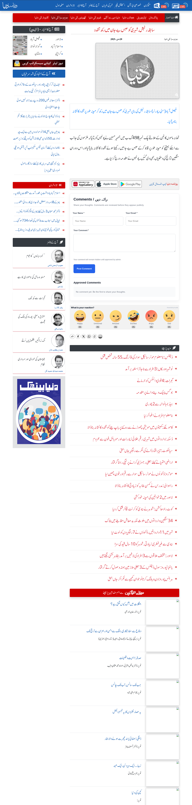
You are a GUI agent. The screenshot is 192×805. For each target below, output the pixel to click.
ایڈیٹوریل (141, 17)
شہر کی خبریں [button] (107, 5)
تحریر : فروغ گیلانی (134, 773)
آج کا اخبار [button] (82, 5)
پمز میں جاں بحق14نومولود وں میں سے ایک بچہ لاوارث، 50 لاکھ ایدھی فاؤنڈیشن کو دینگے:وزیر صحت (36, 135)
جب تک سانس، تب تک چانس (126, 685)
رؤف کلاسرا (58, 307)
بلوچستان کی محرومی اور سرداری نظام (31, 361)
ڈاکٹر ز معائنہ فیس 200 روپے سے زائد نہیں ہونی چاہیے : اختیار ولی (38, 103)
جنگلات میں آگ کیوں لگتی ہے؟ (126, 604)
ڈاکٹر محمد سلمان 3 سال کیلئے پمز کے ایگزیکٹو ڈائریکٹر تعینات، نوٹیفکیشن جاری (39, 212)
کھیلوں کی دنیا (78, 17)
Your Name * (78, 213)
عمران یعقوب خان (56, 350)
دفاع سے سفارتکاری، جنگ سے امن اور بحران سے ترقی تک (113, 631)
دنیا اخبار (170, 18)
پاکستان (153, 17)
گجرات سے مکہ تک (36, 298)
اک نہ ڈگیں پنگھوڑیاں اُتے (33, 341)
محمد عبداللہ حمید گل (54, 371)
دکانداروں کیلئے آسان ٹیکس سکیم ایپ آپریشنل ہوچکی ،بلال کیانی (37, 151)
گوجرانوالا (35, 46)
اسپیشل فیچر (120, 5)
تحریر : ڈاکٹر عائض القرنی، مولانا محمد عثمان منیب (124, 665)
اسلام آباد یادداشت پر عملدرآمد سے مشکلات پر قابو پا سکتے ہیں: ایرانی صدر (37, 193)
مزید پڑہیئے (166, 348)
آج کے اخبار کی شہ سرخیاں (36, 73)
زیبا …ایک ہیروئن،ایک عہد (127, 766)
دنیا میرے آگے (112, 17)
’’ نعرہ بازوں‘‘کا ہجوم (35, 256)
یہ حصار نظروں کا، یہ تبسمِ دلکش (126, 712)
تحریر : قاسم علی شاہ (134, 692)
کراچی (58, 54)
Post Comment (84, 268)
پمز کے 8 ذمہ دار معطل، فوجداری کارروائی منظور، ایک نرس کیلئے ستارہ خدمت (38, 202)
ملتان (37, 54)
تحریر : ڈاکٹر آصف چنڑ (133, 746)
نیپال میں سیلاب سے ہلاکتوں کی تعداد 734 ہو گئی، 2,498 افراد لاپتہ (38, 221)
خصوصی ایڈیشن (134, 5)
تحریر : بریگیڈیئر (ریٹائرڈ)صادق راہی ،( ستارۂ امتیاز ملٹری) (120, 638)
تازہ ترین (70, 5)
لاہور (58, 39)
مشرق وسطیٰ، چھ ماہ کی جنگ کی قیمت (31, 319)
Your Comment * (81, 230)
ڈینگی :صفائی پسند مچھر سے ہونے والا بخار (123, 739)
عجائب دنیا (128, 17)
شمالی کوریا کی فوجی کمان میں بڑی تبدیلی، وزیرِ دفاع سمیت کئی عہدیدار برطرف (39, 230)
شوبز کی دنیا (95, 17)
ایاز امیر (60, 286)
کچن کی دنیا (136, 793)
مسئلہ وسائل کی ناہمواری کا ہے (31, 277)
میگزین (147, 5)
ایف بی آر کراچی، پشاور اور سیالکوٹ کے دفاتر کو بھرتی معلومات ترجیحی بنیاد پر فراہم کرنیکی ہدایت (37, 88)
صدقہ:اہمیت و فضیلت (130, 658)
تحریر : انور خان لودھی (133, 612)
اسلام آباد (56, 46)
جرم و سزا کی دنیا (59, 17)
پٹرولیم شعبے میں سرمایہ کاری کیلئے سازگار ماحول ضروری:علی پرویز (40, 167)
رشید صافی (58, 329)
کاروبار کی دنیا (41, 17)
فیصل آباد (35, 39)
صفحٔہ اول (60, 5)
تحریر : (139, 800)
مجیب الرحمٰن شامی (55, 265)
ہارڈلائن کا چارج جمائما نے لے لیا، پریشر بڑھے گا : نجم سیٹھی (38, 119)
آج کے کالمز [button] (94, 5)
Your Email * (131, 213)
